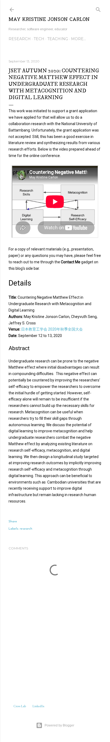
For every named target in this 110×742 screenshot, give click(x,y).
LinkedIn (38, 706)
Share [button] (13, 521)
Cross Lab (19, 706)
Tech (39, 38)
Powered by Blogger (59, 725)
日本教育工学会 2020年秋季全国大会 (52, 329)
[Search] (98, 8)
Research (20, 38)
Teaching (57, 38)
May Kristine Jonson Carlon (49, 19)
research (26, 528)
